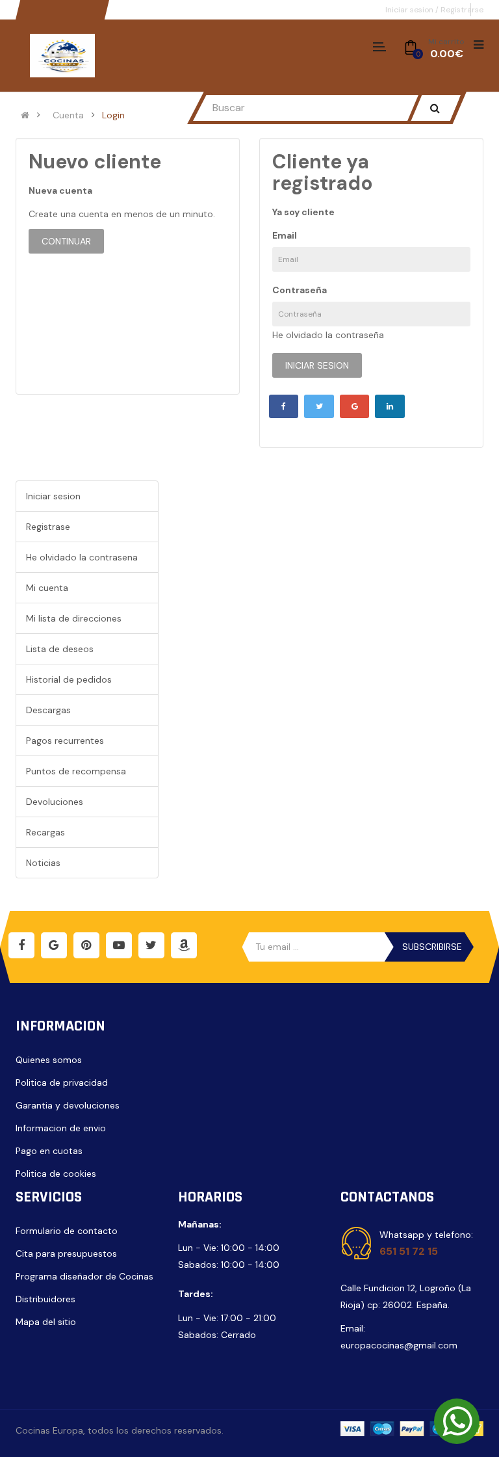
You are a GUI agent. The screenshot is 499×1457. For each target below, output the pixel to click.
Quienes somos (49, 1060)
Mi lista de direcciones (74, 618)
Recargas (45, 832)
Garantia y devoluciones (68, 1105)
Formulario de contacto (67, 1231)
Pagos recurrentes (65, 740)
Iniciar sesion (410, 10)
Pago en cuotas (49, 1151)
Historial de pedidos (69, 679)
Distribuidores (45, 1299)
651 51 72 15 (408, 1251)
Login (113, 115)
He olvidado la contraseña (328, 335)
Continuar (66, 241)
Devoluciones (54, 801)
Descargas (48, 710)
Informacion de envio (61, 1128)
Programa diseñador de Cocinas (84, 1276)
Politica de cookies (56, 1173)
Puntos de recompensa (76, 771)
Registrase (48, 526)
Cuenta (68, 115)
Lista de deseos (60, 649)
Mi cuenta (47, 588)
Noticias (43, 863)
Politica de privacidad (62, 1082)
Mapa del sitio (46, 1322)
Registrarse (462, 10)
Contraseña (299, 290)
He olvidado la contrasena (82, 557)
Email (284, 235)
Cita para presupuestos (66, 1253)
